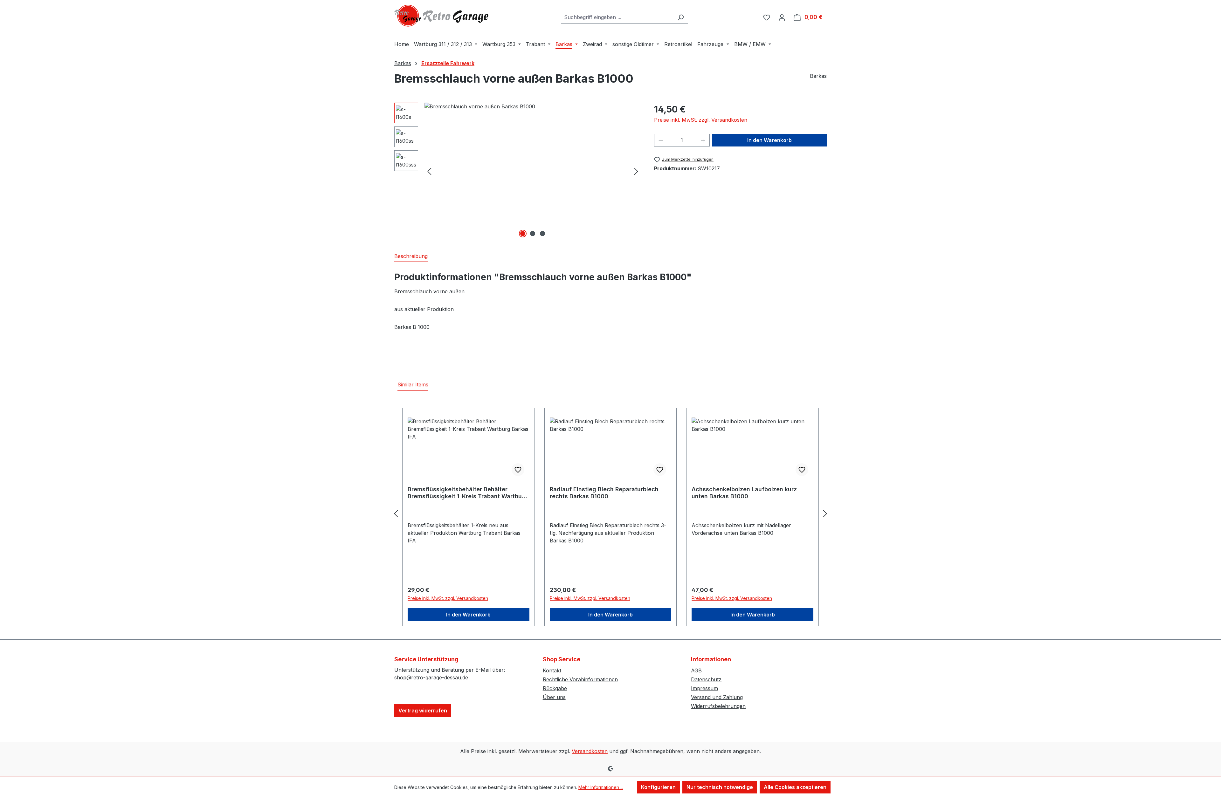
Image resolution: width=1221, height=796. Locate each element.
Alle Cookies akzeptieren (795, 787)
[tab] (411, 256)
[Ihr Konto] (782, 17)
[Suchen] (680, 17)
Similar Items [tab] (412, 384)
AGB (696, 670)
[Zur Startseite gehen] (442, 16)
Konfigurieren (658, 787)
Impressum (704, 688)
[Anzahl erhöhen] (703, 140)
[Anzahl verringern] (660, 140)
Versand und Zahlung (717, 697)
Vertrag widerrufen (422, 710)
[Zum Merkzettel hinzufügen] (518, 469)
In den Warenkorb (769, 140)
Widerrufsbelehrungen (718, 706)
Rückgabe (555, 688)
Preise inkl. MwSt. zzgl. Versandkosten (700, 120)
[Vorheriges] (429, 171)
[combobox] (617, 17)
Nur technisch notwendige (719, 787)
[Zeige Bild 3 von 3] (542, 233)
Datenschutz (706, 679)
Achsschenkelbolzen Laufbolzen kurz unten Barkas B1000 (744, 493)
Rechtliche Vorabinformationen (580, 679)
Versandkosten (590, 751)
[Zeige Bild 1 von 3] (522, 233)
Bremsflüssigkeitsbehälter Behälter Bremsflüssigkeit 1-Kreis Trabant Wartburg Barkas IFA (468, 493)
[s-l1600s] (532, 171)
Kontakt (552, 670)
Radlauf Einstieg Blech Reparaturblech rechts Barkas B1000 (604, 493)
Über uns (554, 697)
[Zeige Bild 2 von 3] (532, 233)
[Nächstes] (636, 171)
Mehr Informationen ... (600, 787)
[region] (518, 171)
